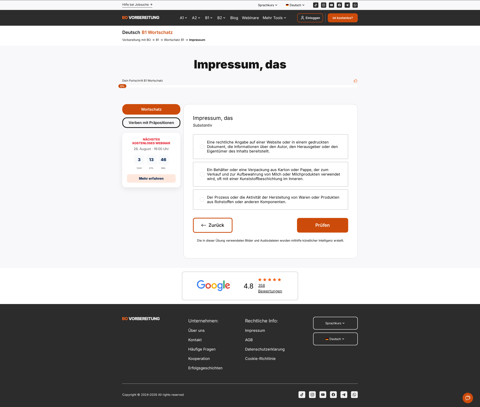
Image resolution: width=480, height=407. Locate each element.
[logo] (140, 18)
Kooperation (199, 358)
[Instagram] (323, 5)
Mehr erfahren (151, 178)
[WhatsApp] (355, 5)
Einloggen (313, 18)
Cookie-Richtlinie (260, 358)
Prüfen (322, 225)
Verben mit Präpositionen (151, 122)
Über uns (196, 330)
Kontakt (195, 340)
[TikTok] (315, 5)
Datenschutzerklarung (265, 349)
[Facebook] (339, 5)
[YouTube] (323, 394)
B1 (157, 40)
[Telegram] (347, 5)
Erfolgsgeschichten (205, 368)
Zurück (216, 225)
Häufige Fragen (202, 349)
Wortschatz (151, 109)
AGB (249, 340)
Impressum (255, 330)
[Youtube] (331, 5)
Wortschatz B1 (174, 40)
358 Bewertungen (270, 288)
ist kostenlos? (343, 18)
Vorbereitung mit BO (136, 40)
